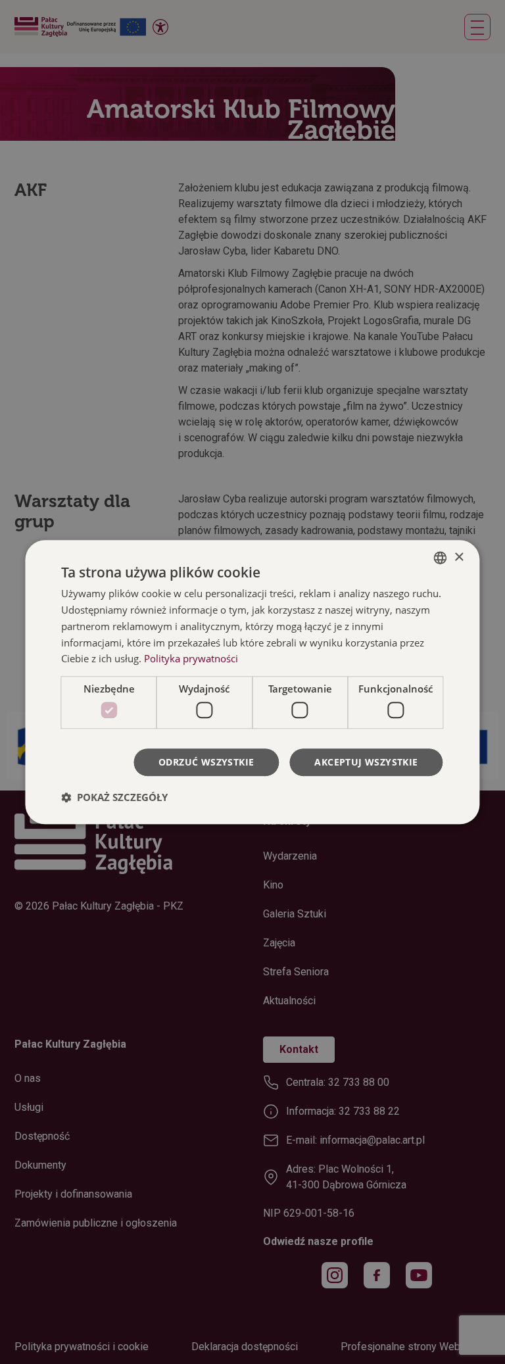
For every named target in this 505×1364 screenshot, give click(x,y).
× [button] (459, 557)
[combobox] (440, 557)
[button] (114, 797)
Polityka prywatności (191, 659)
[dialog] (252, 682)
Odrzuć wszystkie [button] (206, 762)
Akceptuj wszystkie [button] (366, 762)
